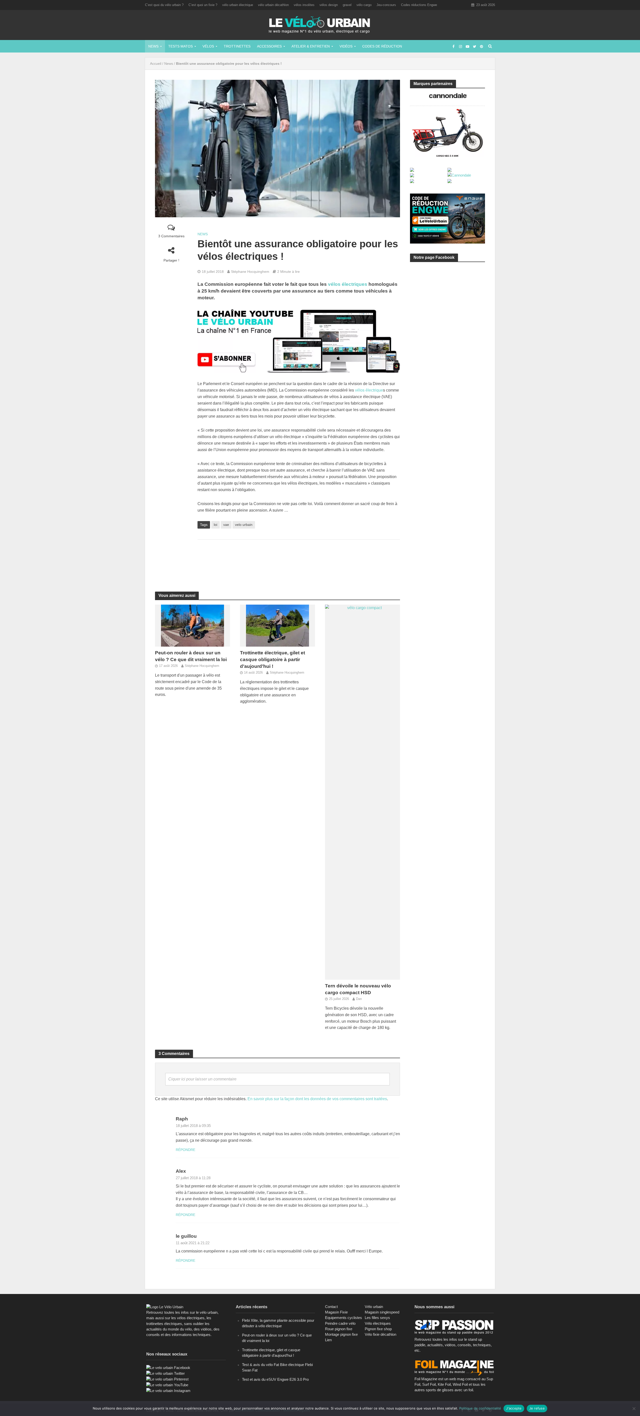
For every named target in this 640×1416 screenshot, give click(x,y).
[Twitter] (165, 1373)
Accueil (155, 64)
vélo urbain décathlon (273, 5)
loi (215, 525)
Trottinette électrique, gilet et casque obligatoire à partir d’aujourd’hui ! (272, 659)
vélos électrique (369, 390)
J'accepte (514, 1408)
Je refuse (537, 1408)
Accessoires (269, 46)
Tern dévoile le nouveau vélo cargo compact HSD (358, 989)
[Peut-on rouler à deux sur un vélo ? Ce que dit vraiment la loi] (192, 625)
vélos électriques (347, 284)
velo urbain (243, 525)
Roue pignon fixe (338, 1329)
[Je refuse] (633, 1408)
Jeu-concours (386, 5)
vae (226, 525)
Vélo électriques (378, 1323)
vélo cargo (364, 5)
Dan (359, 999)
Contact (331, 1306)
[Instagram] (168, 1390)
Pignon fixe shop (378, 1329)
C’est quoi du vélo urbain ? (164, 5)
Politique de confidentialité (480, 1408)
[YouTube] (167, 1384)
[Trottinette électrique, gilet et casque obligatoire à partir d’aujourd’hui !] (277, 625)
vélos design (329, 5)
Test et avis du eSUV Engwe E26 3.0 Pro (275, 1379)
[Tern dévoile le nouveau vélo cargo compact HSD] (362, 792)
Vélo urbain (374, 1306)
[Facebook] (168, 1367)
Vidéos (346, 46)
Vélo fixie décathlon (380, 1334)
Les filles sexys (377, 1317)
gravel (347, 5)
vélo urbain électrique (237, 5)
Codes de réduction (382, 46)
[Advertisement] (299, 559)
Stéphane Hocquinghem (250, 272)
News (153, 46)
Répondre (185, 1150)
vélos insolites (304, 5)
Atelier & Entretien (311, 46)
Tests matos (180, 46)
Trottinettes (237, 46)
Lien (328, 1340)
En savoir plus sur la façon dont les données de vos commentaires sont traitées (317, 1099)
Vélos (208, 46)
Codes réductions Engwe (419, 5)
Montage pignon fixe (341, 1334)
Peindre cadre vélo (340, 1323)
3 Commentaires (171, 236)
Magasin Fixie (336, 1312)
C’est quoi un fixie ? (202, 5)
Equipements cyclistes (343, 1317)
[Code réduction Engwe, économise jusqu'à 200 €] (447, 218)
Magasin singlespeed (382, 1312)
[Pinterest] (167, 1379)
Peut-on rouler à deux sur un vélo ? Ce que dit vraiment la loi (191, 656)
